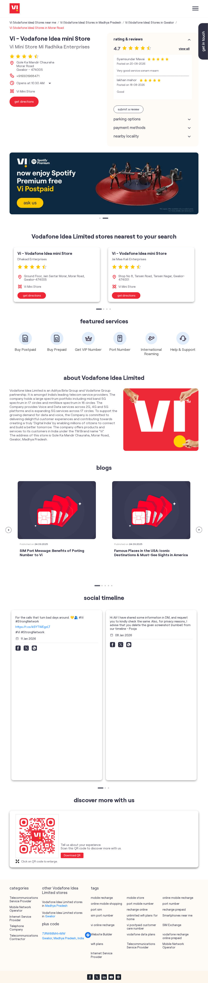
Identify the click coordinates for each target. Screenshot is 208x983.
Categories (19, 888)
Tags (95, 888)
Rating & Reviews (128, 39)
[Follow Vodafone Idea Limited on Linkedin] (104, 977)
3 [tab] (107, 309)
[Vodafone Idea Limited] (15, 8)
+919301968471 (27, 76)
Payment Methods (129, 127)
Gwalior (50, 916)
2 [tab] (104, 219)
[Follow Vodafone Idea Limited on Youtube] (111, 977)
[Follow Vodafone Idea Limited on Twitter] (97, 977)
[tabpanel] (104, 184)
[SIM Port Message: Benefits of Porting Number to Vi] (57, 510)
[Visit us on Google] (90, 977)
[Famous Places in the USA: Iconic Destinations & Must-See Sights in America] (151, 510)
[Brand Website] (118, 977)
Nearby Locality (126, 136)
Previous (8, 530)
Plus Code (50, 924)
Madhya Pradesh (56, 905)
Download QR (72, 855)
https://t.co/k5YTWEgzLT (32, 627)
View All (184, 48)
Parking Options (127, 119)
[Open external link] (203, 58)
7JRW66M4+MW (53, 933)
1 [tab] (100, 219)
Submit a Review (128, 109)
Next (199, 530)
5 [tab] (112, 586)
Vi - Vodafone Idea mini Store (44, 253)
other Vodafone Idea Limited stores (60, 890)
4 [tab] (110, 309)
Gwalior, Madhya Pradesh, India (63, 938)
